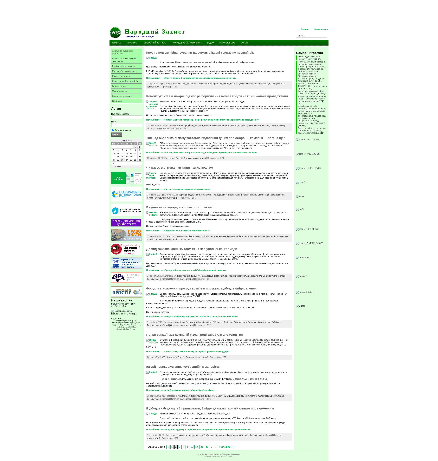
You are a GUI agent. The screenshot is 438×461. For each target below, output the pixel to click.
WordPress (219, 457)
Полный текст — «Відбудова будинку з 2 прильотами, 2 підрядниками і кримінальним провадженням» (198, 429)
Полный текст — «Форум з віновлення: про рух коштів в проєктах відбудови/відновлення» (192, 316)
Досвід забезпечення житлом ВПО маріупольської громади (191, 249)
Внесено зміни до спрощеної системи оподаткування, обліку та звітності (312, 130)
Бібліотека (117, 101)
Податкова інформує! (122, 96)
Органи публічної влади (241, 84)
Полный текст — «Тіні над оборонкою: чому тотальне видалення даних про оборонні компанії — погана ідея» (201, 152)
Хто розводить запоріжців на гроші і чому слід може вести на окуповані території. (312, 98)
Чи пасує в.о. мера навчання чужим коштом (179, 167)
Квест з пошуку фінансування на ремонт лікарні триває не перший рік (200, 52)
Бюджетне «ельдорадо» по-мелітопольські (179, 207)
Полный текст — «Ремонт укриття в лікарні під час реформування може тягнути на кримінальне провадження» (202, 120)
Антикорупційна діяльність (190, 125)
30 (207, 447)
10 (196, 447)
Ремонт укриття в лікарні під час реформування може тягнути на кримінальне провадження (217, 96)
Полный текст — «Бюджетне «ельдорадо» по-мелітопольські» (178, 231)
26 (122, 160)
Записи (304, 29)
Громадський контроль (208, 84)
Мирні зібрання (119, 91)
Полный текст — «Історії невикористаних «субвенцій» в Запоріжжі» (180, 390)
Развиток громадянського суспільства (124, 59)
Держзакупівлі (255, 276)
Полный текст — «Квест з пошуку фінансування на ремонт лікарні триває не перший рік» (191, 78)
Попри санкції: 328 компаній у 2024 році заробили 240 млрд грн (194, 334)
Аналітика (180, 322)
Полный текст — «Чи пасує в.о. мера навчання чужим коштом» (178, 189)
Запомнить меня (123, 130)
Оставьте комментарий (158, 128)
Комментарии (321, 29)
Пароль (115, 122)
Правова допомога (121, 76)
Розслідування (119, 86)
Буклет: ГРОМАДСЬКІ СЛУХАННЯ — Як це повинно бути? (312, 86)
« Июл (118, 166)
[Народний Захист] (219, 13)
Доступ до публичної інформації (122, 52)
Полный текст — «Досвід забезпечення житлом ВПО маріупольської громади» (186, 270)
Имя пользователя (120, 114)
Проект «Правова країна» (124, 71)
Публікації (264, 195)
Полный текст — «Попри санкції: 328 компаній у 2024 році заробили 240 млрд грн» (188, 351)
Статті (272, 84)
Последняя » (225, 447)
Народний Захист (155, 31)
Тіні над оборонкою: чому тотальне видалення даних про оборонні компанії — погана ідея (215, 138)
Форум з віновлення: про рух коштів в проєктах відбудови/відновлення (201, 288)
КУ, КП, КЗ (224, 84)
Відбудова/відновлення (123, 66)
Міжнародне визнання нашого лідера (309, 57)
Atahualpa (230, 457)
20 (202, 447)
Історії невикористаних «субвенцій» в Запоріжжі (183, 366)
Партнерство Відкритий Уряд (126, 81)
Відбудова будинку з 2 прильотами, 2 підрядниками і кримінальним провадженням (210, 408)
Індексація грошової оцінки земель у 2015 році (311, 92)
